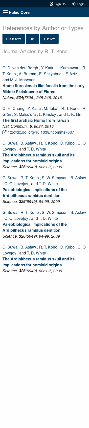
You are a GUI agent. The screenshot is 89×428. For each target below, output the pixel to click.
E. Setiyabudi (51, 73)
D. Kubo (67, 143)
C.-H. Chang (13, 108)
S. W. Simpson (54, 177)
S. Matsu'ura (25, 114)
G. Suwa (10, 143)
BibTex (49, 38)
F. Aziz (71, 73)
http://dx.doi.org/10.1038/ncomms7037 (40, 132)
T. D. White (36, 149)
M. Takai (51, 108)
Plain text (13, 38)
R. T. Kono (70, 108)
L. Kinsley (47, 114)
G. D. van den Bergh (20, 68)
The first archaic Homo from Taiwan (35, 120)
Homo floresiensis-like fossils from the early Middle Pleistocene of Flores (43, 88)
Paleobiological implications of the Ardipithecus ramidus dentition (34, 192)
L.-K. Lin (74, 114)
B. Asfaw (28, 143)
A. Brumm (27, 73)
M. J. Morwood (23, 79)
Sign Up (59, 4)
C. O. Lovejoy (16, 183)
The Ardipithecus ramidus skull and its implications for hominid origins (38, 158)
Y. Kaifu (47, 68)
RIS (32, 38)
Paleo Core (19, 12)
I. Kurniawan (68, 68)
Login (80, 4)
